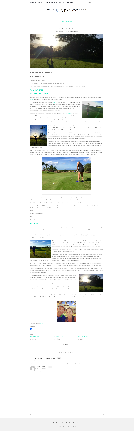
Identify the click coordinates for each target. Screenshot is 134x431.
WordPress (75, 426)
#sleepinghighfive (69, 113)
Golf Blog (33, 2)
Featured (40, 2)
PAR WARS (54, 2)
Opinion (47, 2)
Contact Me (69, 2)
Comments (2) (66, 344)
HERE (41, 323)
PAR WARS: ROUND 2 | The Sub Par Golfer (42, 358)
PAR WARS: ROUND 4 (35, 336)
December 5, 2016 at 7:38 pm (35, 360)
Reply (59, 358)
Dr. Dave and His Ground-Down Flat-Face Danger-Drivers (87, 414)
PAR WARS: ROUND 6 (59, 336)
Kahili (31, 99)
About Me (61, 2)
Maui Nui (55, 102)
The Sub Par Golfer (74, 31)
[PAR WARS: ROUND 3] (66, 51)
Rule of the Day (35, 414)
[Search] (103, 2)
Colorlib (66, 426)
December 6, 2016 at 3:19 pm (42, 368)
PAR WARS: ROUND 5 (83, 336)
